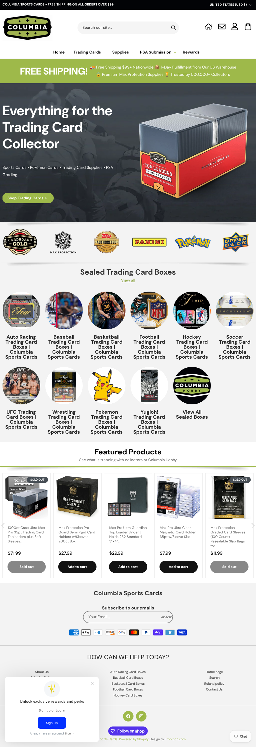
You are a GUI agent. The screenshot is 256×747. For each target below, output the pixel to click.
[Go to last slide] (3, 525)
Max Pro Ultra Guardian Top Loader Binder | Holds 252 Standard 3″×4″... (128, 534)
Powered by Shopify (133, 739)
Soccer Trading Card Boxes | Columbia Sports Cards (234, 347)
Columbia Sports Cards (100, 739)
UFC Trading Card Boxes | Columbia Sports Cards (21, 419)
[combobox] (128, 28)
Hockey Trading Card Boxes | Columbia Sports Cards (192, 347)
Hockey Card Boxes (128, 695)
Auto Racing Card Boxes (128, 672)
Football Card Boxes (128, 689)
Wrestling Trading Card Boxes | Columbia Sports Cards (64, 422)
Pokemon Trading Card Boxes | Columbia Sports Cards (106, 422)
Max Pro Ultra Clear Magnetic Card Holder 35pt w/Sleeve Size (178, 532)
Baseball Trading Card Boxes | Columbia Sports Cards (64, 347)
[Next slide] (252, 525)
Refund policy (214, 683)
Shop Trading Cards (26, 198)
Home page (214, 672)
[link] (149, 242)
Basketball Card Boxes (128, 683)
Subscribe (167, 617)
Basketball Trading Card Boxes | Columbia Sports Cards (106, 347)
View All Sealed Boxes (192, 414)
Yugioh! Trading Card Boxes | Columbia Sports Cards (149, 422)
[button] (248, 26)
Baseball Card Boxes (128, 677)
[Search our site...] (173, 28)
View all (128, 280)
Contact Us (214, 689)
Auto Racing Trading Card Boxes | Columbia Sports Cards (21, 347)
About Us (42, 672)
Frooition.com (175, 739)
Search (214, 677)
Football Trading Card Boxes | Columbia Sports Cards (149, 347)
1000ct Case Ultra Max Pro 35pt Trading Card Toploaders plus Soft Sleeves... (26, 534)
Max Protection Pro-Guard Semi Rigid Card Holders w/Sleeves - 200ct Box (76, 534)
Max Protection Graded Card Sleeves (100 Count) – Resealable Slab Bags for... (227, 536)
